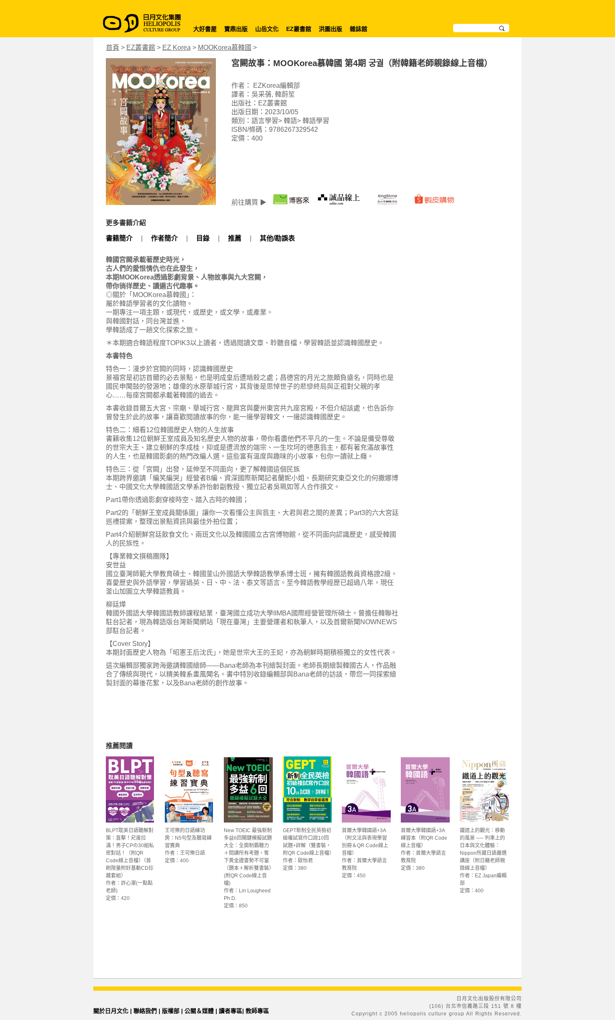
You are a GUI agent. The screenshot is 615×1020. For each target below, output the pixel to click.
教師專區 (257, 1010)
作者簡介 (164, 238)
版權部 (170, 1010)
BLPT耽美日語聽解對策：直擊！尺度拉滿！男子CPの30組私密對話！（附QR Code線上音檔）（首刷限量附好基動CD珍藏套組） (130, 853)
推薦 (234, 238)
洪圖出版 (330, 29)
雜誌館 (358, 29)
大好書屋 (205, 29)
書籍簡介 (119, 238)
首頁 (112, 47)
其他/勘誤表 (277, 238)
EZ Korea (176, 47)
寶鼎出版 (236, 29)
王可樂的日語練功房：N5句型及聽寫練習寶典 (188, 838)
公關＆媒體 (199, 1010)
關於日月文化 (110, 1010)
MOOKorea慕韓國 (224, 47)
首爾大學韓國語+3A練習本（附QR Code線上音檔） (424, 838)
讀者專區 (230, 1010)
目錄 (203, 238)
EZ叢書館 (298, 29)
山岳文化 (267, 29)
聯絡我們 (145, 1010)
